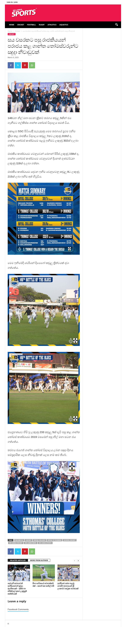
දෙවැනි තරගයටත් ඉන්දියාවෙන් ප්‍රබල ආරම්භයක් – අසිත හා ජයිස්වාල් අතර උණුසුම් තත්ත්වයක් (17, 588)
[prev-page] (74, 560)
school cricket (69, 540)
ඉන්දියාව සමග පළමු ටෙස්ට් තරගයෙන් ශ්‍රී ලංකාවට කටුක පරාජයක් (68, 586)
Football (31, 24)
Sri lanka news (30, 543)
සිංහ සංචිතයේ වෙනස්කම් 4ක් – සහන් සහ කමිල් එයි (43, 584)
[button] (116, 24)
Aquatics (63, 24)
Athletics (52, 24)
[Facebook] (11, 65)
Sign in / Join (12, 2)
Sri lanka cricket (15, 543)
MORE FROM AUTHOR (39, 560)
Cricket (20, 24)
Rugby (42, 24)
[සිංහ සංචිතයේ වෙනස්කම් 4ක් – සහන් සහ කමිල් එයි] (44, 573)
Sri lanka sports (45, 543)
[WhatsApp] (32, 65)
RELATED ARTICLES (18, 560)
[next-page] (78, 560)
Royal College (39, 540)
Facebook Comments (18, 609)
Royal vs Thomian (54, 540)
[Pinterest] (25, 65)
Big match (19, 540)
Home (11, 24)
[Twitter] (18, 65)
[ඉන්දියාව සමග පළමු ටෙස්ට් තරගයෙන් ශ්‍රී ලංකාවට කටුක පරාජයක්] (68, 573)
